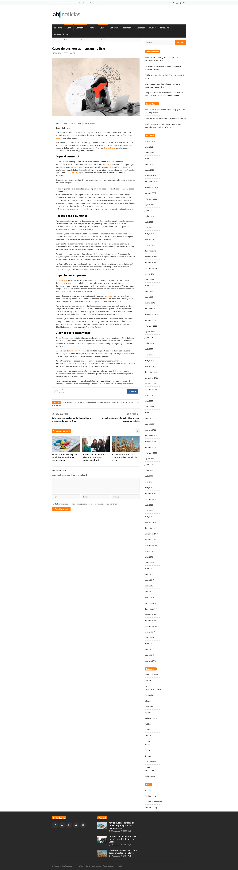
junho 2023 (149, 343)
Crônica (148, 756)
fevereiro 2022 (150, 430)
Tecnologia (127, 28)
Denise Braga (109, 148)
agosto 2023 (150, 331)
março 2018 (149, 597)
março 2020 (149, 516)
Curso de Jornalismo (70, 3)
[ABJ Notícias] (66, 14)
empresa (108, 296)
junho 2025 (149, 216)
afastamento (83, 269)
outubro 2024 (150, 262)
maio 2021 (149, 476)
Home (54, 3)
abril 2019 (148, 574)
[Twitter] (173, 3)
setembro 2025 (151, 199)
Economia (80, 28)
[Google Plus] (69, 825)
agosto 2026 (150, 141)
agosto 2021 (150, 458)
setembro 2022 (151, 389)
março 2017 (149, 655)
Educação (114, 28)
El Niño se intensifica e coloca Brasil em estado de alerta (124, 457)
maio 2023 (149, 349)
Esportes (141, 28)
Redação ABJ (150, 776)
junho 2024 (149, 279)
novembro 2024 (151, 256)
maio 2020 (149, 505)
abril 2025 (148, 227)
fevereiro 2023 (150, 366)
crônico (106, 164)
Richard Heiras (61, 280)
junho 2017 (149, 638)
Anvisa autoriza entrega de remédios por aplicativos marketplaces (64, 457)
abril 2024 (148, 291)
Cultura (148, 680)
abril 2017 (148, 649)
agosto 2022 (150, 395)
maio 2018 (149, 586)
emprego (80, 402)
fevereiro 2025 (150, 239)
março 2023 (149, 360)
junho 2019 (149, 562)
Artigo (147, 744)
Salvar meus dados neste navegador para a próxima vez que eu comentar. (86, 504)
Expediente (83, 3)
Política (92, 28)
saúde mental (129, 402)
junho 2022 (149, 407)
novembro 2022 (151, 378)
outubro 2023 (150, 320)
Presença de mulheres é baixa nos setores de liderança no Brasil (93, 457)
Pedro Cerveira (71, 172)
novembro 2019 (151, 534)
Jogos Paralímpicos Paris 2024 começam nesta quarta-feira (121, 419)
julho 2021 (149, 464)
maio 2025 (149, 222)
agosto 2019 (150, 551)
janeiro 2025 (150, 245)
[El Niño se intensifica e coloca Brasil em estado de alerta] (102, 853)
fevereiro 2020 (150, 522)
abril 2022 (148, 418)
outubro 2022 (150, 383)
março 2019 (149, 580)
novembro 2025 (151, 187)
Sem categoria (150, 761)
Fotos (60, 3)
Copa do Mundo (61, 34)
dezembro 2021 (151, 435)
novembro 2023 (151, 314)
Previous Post (61, 414)
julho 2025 (149, 210)
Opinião (148, 741)
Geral (69, 28)
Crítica (147, 750)
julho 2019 (149, 557)
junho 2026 (149, 152)
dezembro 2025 (151, 181)
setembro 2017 (151, 626)
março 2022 (149, 424)
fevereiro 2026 (150, 175)
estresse (92, 402)
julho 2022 (149, 401)
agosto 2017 (150, 632)
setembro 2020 (151, 499)
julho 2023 (149, 337)
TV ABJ (147, 767)
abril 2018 (148, 591)
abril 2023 (148, 355)
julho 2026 (149, 147)
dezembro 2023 (151, 308)
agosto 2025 (150, 204)
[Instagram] (180, 3)
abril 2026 (148, 164)
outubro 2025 (150, 193)
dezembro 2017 (151, 609)
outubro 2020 (150, 493)
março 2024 (149, 297)
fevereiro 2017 (150, 661)
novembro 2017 (151, 614)
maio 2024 (149, 285)
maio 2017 (149, 643)
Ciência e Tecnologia (153, 689)
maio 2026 (149, 158)
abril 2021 (148, 482)
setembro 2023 (151, 326)
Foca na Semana (151, 770)
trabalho (56, 405)
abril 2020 (148, 510)
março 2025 (149, 233)
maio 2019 (149, 568)
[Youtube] (177, 3)
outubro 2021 (150, 447)
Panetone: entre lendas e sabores (172, 118)
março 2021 (149, 487)
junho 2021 (149, 470)
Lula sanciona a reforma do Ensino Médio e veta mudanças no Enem (71, 419)
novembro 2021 (151, 441)
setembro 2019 (151, 545)
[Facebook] (170, 3)
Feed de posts (150, 796)
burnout (69, 402)
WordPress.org (151, 807)
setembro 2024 (151, 268)
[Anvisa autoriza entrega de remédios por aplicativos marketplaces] (102, 825)
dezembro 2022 (151, 372)
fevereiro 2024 (150, 303)
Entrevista (164, 28)
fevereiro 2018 (150, 603)
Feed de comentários (153, 801)
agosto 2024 (150, 274)
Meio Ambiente (151, 718)
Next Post (131, 414)
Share (133, 391)
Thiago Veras (97, 301)
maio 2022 (149, 412)
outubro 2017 (150, 620)
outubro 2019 (150, 539)
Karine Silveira (75, 351)
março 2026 (149, 170)
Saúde (103, 28)
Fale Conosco (93, 3)
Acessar (148, 790)
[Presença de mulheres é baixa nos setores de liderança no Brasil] (102, 839)
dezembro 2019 (151, 528)
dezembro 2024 (151, 251)
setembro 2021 (151, 453)
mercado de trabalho (109, 402)
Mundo (152, 28)
